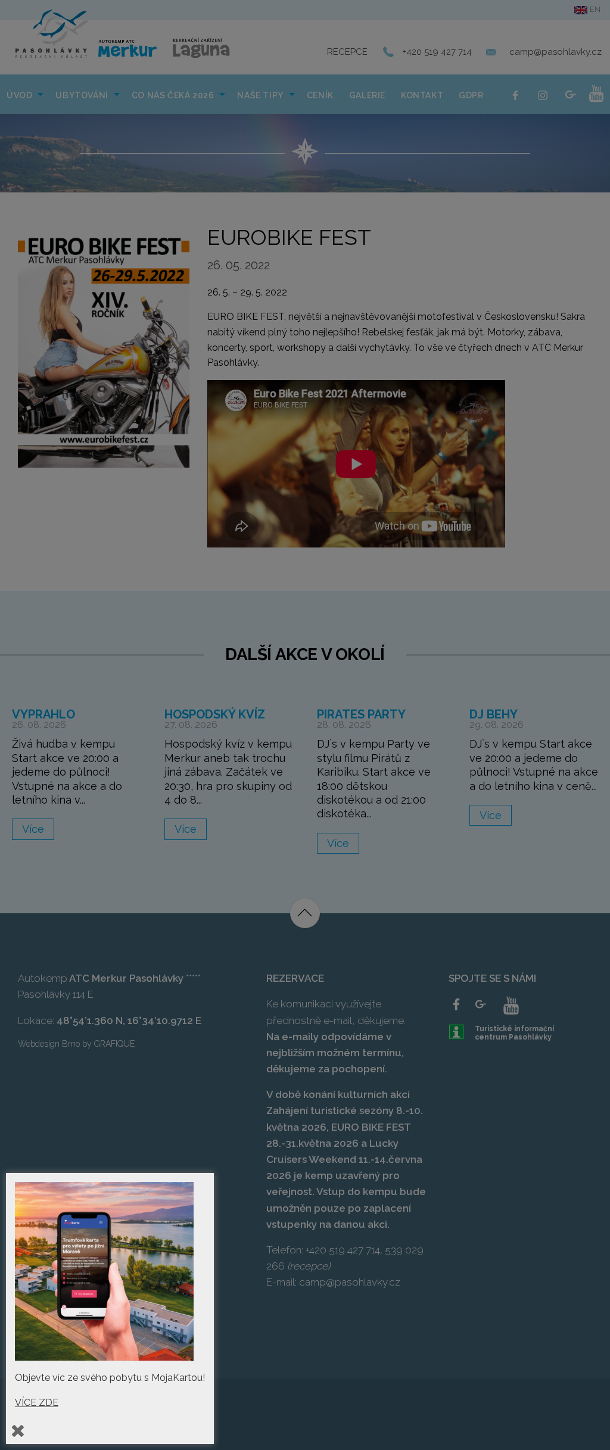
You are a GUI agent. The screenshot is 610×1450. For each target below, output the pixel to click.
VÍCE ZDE (36, 1402)
